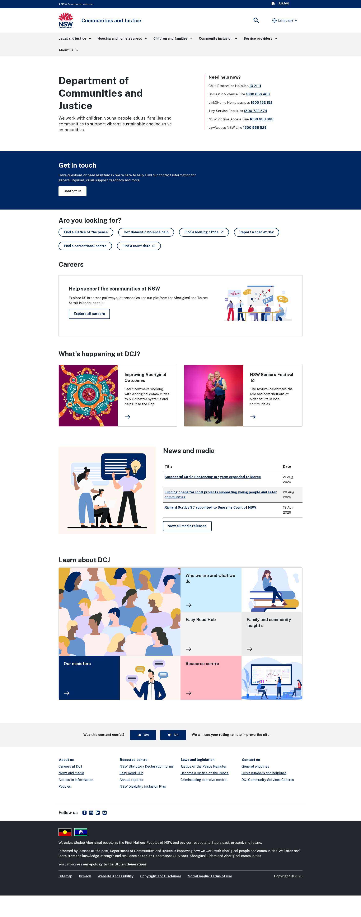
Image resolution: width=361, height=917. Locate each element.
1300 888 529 (255, 128)
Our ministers (77, 663)
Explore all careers (89, 314)
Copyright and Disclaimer (160, 876)
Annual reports (131, 780)
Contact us (72, 191)
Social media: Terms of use (210, 876)
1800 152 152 (261, 103)
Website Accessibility (115, 876)
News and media (71, 773)
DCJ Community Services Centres (268, 780)
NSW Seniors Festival (271, 377)
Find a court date (141, 246)
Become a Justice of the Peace (204, 773)
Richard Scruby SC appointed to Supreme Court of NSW (210, 507)
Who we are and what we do (210, 578)
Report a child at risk (256, 232)
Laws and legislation (197, 760)
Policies (64, 786)
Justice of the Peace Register (203, 766)
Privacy (85, 876)
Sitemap (65, 876)
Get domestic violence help (146, 232)
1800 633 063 (261, 119)
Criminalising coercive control (204, 780)
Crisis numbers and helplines (264, 773)
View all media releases (187, 526)
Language (285, 20)
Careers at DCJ (70, 766)
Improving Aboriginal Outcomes (145, 377)
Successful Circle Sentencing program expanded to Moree (213, 477)
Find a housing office (206, 232)
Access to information (75, 780)
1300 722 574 (255, 111)
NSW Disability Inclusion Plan (142, 786)
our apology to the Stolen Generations (115, 864)
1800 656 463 (258, 94)
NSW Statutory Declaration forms (146, 766)
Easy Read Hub (201, 619)
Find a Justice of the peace (86, 232)
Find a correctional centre (85, 246)
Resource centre (202, 663)
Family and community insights (269, 622)
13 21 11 (255, 86)
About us (66, 760)
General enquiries (255, 766)
